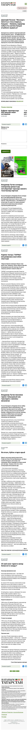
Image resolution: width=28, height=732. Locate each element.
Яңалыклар (4, 16)
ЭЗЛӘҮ (24, 11)
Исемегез (3, 143)
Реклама (4, 716)
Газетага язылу (22, 8)
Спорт (3, 448)
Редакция (4, 714)
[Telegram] (26, 124)
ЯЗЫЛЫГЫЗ (19, 101)
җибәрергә (5, 151)
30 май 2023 (4, 15)
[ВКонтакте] (23, 124)
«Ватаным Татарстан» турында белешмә (12, 712)
